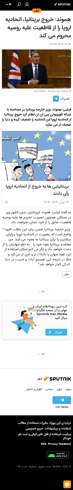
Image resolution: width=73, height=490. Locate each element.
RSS (43, 444)
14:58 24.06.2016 (60, 44)
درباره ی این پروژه (60, 423)
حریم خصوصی (34, 428)
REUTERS (39, 91)
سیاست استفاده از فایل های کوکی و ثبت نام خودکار (44, 436)
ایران (59, 389)
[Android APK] (58, 455)
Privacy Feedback (59, 444)
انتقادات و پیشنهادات (58, 429)
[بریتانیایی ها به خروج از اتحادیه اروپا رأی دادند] (36, 156)
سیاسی (49, 389)
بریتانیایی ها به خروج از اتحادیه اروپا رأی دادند (37, 190)
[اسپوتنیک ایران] (63, 6)
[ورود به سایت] (27, 4)
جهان (66, 274)
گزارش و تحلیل (34, 389)
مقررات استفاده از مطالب (33, 423)
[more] (6, 202)
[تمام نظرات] (67, 484)
